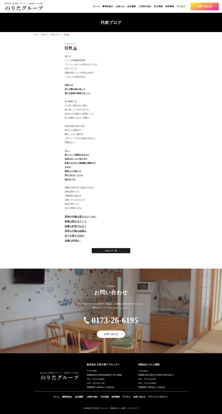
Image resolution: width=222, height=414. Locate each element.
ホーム (96, 6)
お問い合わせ (204, 6)
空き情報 (158, 6)
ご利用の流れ (145, 6)
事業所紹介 (107, 6)
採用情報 (169, 6)
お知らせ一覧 (111, 251)
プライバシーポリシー (158, 397)
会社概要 (131, 6)
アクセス (181, 6)
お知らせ (120, 6)
